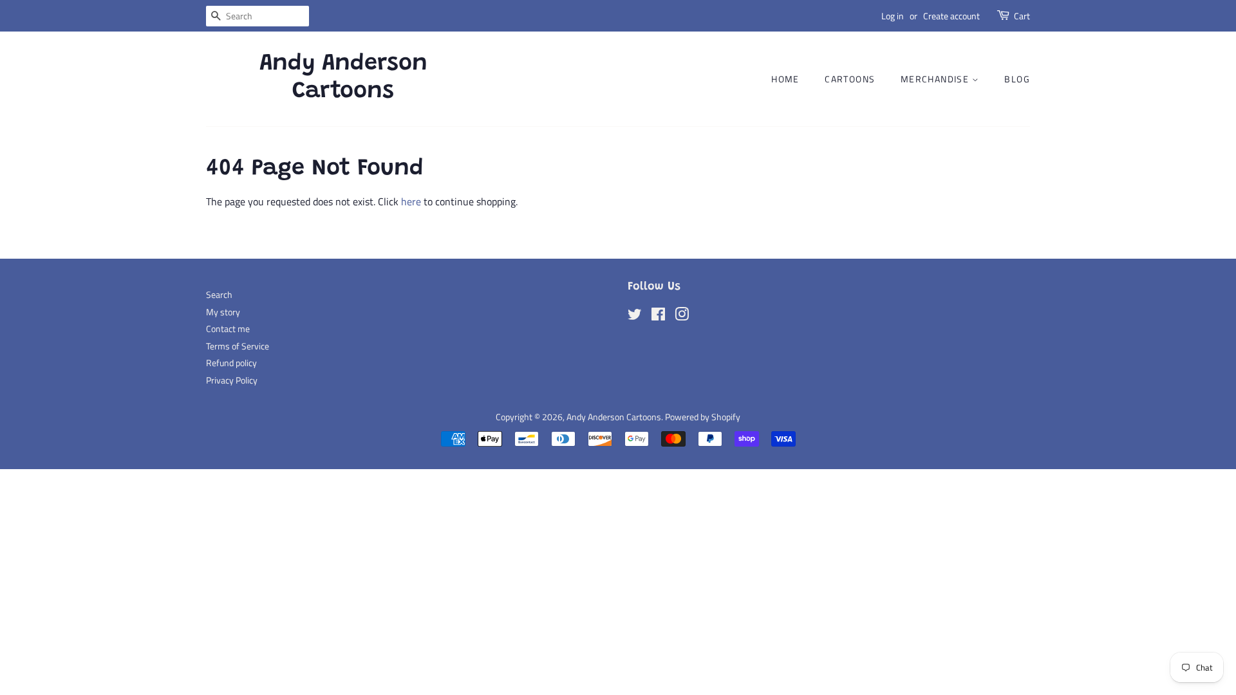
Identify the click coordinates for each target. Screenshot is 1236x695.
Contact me (228, 328)
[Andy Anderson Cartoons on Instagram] (682, 316)
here (411, 201)
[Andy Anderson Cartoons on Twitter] (635, 316)
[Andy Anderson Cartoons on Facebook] (658, 316)
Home (785, 79)
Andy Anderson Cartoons (343, 78)
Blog (1017, 79)
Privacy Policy (232, 380)
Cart (1022, 16)
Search (219, 294)
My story (223, 312)
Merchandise (936, 79)
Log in (892, 16)
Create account (951, 16)
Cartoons (850, 79)
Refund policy (231, 363)
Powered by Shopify (702, 417)
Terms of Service (237, 346)
